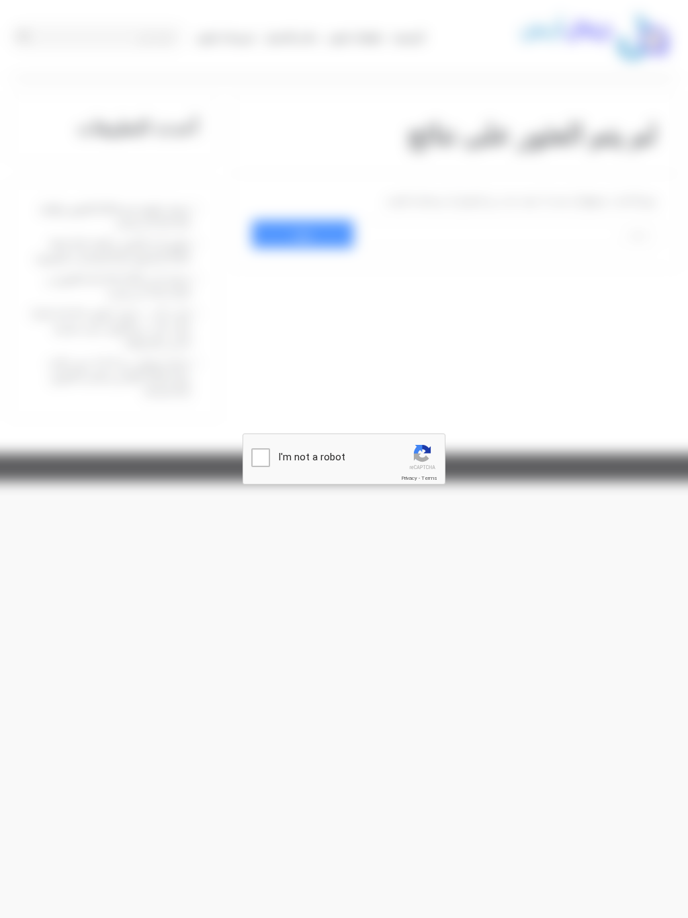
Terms (429, 478)
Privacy (409, 478)
